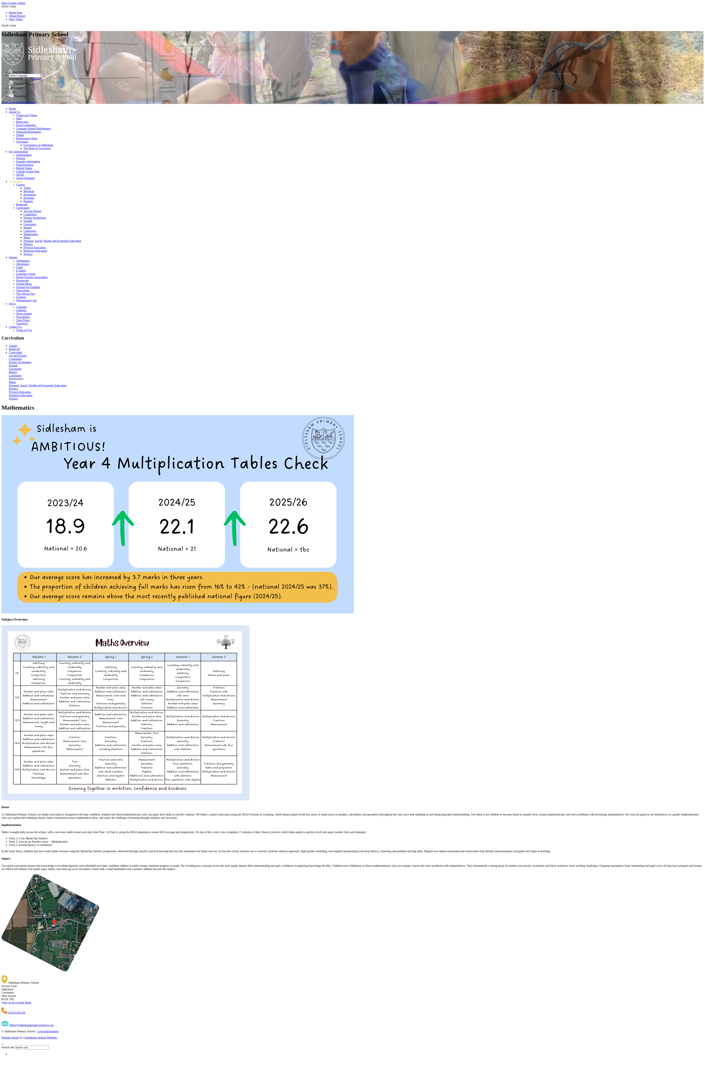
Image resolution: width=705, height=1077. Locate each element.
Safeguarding (24, 154)
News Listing (24, 313)
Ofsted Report (17, 15)
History (28, 227)
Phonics (28, 244)
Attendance (22, 264)
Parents (13, 257)
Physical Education (35, 247)
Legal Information (47, 1031)
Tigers (27, 188)
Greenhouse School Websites (40, 1037)
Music (27, 237)
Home (12, 108)
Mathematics (31, 234)
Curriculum (15, 181)
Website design (10, 1037)
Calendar (21, 307)
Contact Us (15, 326)
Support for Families (28, 287)
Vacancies (22, 323)
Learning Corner (25, 273)
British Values (24, 168)
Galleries (21, 310)
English (28, 221)
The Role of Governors (37, 148)
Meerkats (29, 191)
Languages (30, 231)
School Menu (24, 283)
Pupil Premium (24, 164)
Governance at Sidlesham (38, 145)
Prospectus (22, 280)
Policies (20, 158)
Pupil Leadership (26, 125)
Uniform (21, 297)
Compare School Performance (33, 128)
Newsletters (23, 316)
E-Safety (21, 270)
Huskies (28, 201)
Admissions (23, 260)
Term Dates (23, 290)
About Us (14, 112)
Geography (30, 224)
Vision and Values (26, 115)
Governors (22, 141)
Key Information (18, 151)
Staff (19, 118)
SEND (20, 174)
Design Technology (35, 217)
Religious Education (35, 250)
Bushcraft (21, 204)
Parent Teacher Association (32, 277)
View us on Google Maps (16, 1002)
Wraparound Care (26, 300)
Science (28, 254)
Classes (20, 184)
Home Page (15, 12)
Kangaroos (30, 194)
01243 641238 (16, 1012)
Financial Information (28, 131)
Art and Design (32, 211)
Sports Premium (25, 178)
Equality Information (28, 161)
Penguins (29, 197)
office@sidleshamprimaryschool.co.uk (31, 1025)
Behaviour (22, 121)
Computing (30, 214)
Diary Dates (16, 19)
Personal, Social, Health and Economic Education (52, 240)
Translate (36, 78)
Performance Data (26, 138)
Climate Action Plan (27, 171)
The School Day (25, 293)
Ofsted (20, 135)
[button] (17, 25)
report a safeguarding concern (18, 102)
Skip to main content (13, 3)
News (12, 303)
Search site (7, 1047)
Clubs (19, 267)
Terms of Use (24, 330)
